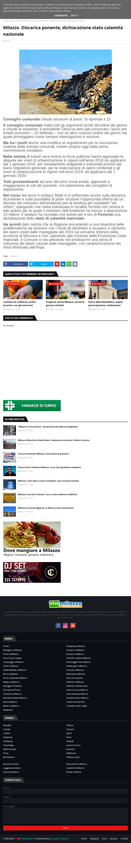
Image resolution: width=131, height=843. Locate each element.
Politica (69, 725)
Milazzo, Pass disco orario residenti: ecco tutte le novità (48, 480)
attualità (19, 20)
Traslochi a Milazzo (12, 693)
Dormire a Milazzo (75, 654)
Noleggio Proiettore (12, 685)
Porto (5, 753)
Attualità (7, 725)
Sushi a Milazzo (10, 666)
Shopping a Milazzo (75, 646)
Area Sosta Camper (12, 658)
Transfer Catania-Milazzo (78, 658)
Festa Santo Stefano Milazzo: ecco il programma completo (49, 467)
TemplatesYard (27, 838)
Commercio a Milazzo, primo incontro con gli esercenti (19, 303)
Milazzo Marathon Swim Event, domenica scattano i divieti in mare (53, 440)
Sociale (6, 729)
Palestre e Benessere (76, 685)
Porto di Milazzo (11, 654)
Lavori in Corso (73, 745)
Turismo (70, 729)
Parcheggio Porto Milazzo (78, 662)
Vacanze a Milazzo (75, 650)
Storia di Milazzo (11, 771)
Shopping (7, 741)
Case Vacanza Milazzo (77, 693)
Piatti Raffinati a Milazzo (14, 670)
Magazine (8, 709)
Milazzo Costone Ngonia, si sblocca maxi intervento (46, 507)
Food (68, 737)
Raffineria (71, 753)
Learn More (61, 15)
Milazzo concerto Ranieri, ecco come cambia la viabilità (47, 494)
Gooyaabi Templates (59, 838)
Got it (74, 15)
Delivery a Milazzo (75, 681)
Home (6, 646)
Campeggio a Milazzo (13, 662)
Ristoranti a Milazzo (75, 673)
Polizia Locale (72, 757)
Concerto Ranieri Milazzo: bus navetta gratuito (43, 453)
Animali (69, 741)
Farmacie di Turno (11, 689)
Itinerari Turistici (11, 764)
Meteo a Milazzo (11, 705)
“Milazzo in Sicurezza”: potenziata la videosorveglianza (48, 426)
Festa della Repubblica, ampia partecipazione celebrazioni (105, 303)
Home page (8, 20)
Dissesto (70, 749)
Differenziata (9, 749)
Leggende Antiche (11, 768)
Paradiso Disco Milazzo (77, 697)
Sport (69, 733)
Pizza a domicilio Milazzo (15, 677)
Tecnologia (8, 745)
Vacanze (113, 838)
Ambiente (7, 737)
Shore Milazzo (10, 701)
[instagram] (65, 625)
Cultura (6, 733)
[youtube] (72, 625)
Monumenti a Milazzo (76, 764)
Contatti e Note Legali (76, 705)
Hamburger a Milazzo (76, 666)
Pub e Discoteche (74, 677)
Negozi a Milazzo (11, 681)
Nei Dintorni (9, 757)
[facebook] (58, 625)
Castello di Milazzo (75, 768)
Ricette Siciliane (73, 771)
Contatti (124, 838)
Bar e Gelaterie (10, 673)
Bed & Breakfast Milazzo (15, 697)
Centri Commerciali (75, 701)
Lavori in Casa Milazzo (77, 689)
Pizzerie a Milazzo (75, 670)
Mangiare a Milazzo (12, 650)
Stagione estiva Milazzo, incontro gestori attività (65, 303)
